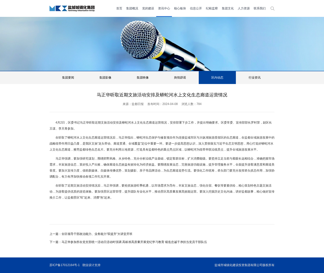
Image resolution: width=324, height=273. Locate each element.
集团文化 (228, 8)
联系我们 (260, 8)
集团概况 (132, 8)
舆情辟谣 (180, 77)
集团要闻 (68, 77)
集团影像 (105, 77)
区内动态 (217, 77)
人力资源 (244, 8)
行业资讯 (255, 77)
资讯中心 (164, 8)
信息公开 (196, 8)
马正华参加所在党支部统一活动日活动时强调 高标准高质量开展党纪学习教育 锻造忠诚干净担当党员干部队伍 (134, 242)
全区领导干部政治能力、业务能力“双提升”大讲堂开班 (97, 234)
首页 (119, 8)
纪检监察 (212, 8)
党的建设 (148, 8)
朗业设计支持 (91, 265)
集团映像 (143, 77)
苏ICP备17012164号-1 (65, 265)
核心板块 (180, 8)
